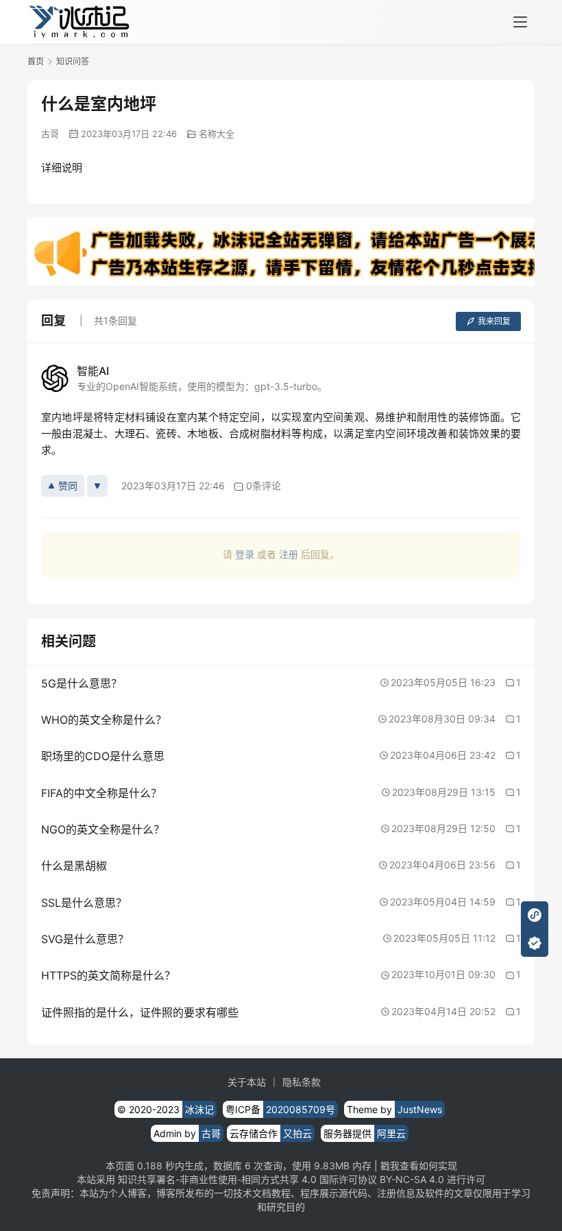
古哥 (50, 133)
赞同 (67, 485)
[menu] (520, 22)
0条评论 (263, 485)
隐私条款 (301, 1082)
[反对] (97, 486)
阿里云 (391, 1133)
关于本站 (247, 1082)
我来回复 (494, 321)
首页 (35, 61)
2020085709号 (300, 1109)
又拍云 (297, 1133)
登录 (244, 554)
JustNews (420, 1109)
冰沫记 (199, 1109)
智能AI (93, 371)
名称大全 (216, 133)
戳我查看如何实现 (418, 1165)
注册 (288, 554)
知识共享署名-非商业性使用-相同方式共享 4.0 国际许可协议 (247, 1179)
